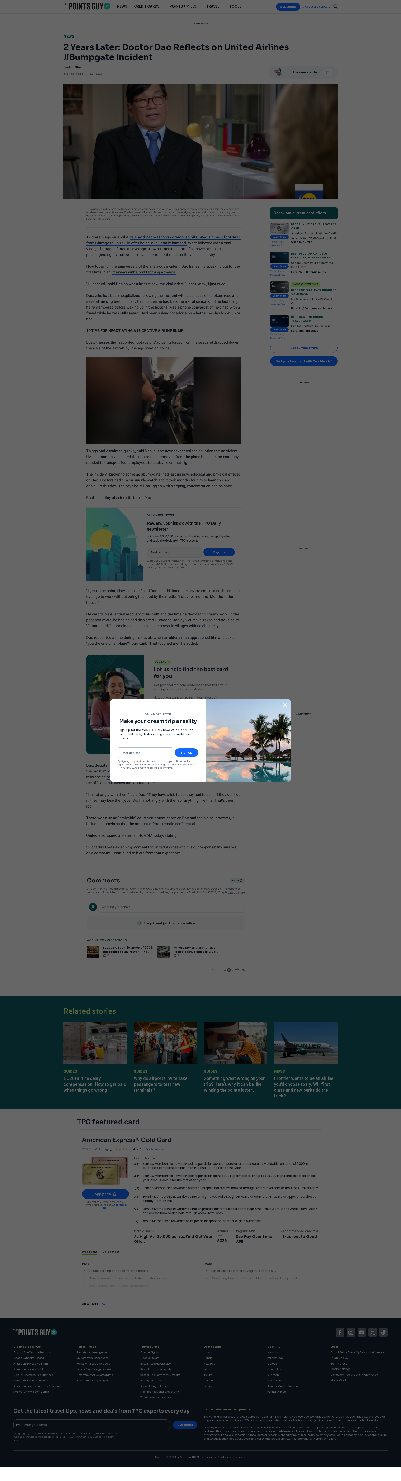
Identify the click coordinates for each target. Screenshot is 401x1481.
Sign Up (186, 752)
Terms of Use (139, 764)
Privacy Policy (126, 768)
